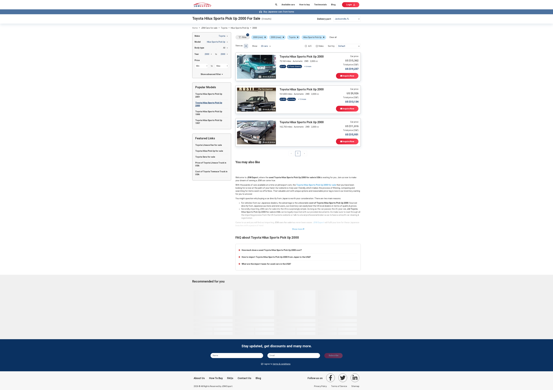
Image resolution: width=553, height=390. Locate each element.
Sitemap (355, 386)
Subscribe (333, 355)
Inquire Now (348, 76)
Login (349, 4)
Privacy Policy (320, 386)
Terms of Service (339, 386)
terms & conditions (281, 364)
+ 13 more (302, 99)
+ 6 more (307, 66)
